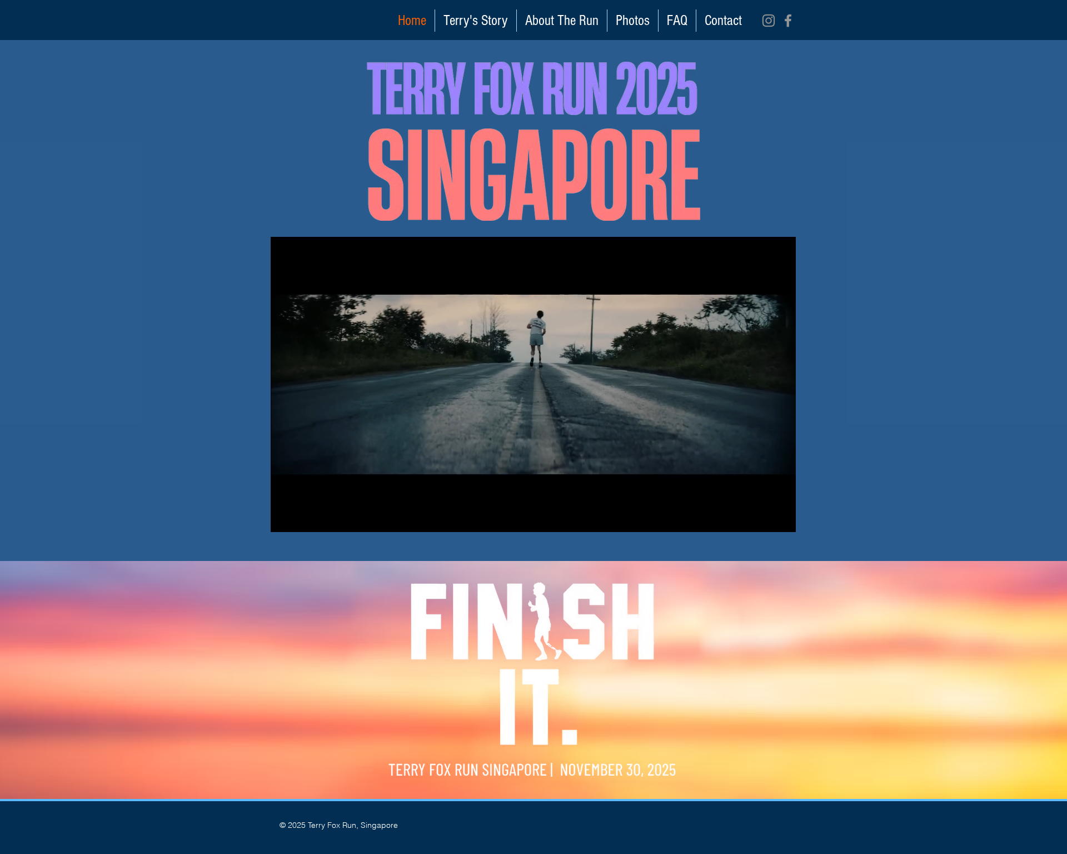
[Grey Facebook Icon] (788, 20)
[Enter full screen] (781, 517)
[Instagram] (768, 20)
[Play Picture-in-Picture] (762, 517)
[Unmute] (304, 517)
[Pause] (285, 517)
